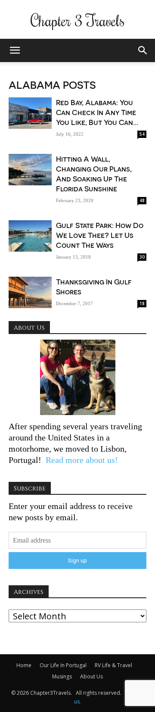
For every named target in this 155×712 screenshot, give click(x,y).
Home (23, 665)
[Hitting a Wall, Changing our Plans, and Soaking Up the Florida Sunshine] (30, 169)
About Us (91, 676)
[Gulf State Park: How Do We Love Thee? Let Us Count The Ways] (30, 236)
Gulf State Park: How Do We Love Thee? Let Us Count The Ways (99, 235)
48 (142, 200)
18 (142, 303)
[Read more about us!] (77, 377)
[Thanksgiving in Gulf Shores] (30, 292)
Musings (62, 676)
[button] (14, 50)
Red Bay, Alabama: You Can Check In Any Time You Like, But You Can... (97, 112)
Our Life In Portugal (63, 665)
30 (142, 257)
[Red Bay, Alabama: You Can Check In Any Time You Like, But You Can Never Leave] (30, 113)
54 (142, 134)
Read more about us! (80, 460)
